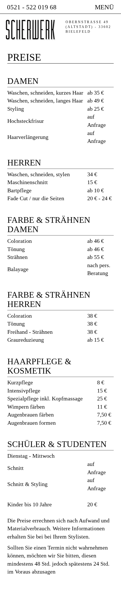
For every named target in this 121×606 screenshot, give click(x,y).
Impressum (64, 599)
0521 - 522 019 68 (32, 7)
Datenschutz (93, 599)
